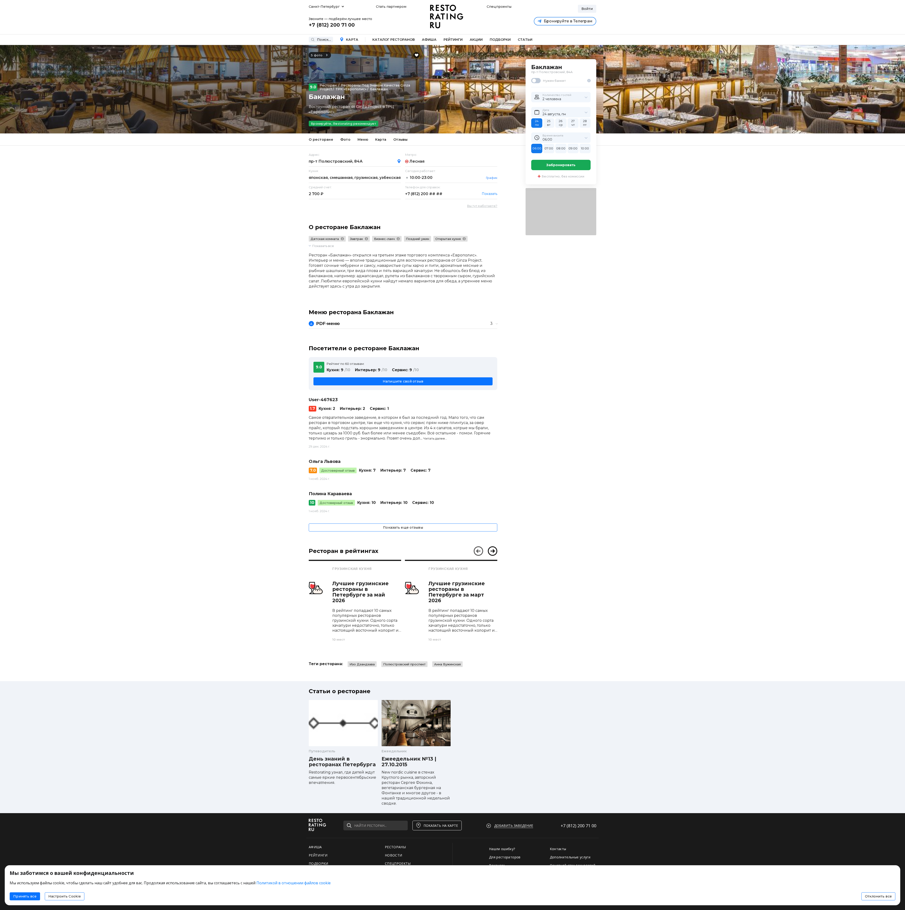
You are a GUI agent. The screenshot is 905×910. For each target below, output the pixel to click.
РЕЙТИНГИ (318, 855)
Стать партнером (391, 6)
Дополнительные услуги (570, 857)
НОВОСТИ (393, 855)
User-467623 (323, 399)
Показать (489, 194)
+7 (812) (423, 194)
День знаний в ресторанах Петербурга (342, 761)
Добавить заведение (513, 825)
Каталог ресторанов (393, 39)
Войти (587, 9)
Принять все (25, 896)
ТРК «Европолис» (351, 89)
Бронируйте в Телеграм (568, 21)
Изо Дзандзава (362, 664)
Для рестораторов (505, 857)
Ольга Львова (325, 461)
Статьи (525, 39)
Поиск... (324, 39)
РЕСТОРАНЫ (395, 847)
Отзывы (400, 139)
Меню (363, 139)
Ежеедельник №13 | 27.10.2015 (409, 761)
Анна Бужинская (447, 664)
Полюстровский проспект (404, 664)
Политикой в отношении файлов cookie (293, 882)
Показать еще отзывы (403, 527)
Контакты (558, 849)
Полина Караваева (330, 493)
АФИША (315, 847)
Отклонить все (878, 896)
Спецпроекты (498, 6)
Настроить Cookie (64, 896)
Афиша (429, 39)
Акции (476, 39)
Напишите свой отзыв (403, 381)
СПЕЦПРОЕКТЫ (398, 863)
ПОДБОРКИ (318, 863)
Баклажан (379, 89)
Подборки (500, 39)
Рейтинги (453, 39)
